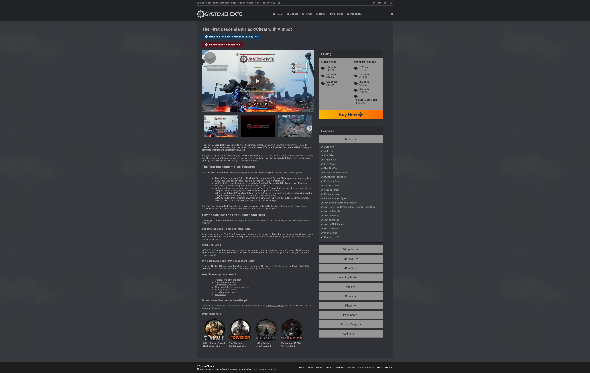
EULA (379, 367)
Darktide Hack (204, 3)
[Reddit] (385, 3)
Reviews (351, 367)
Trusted (218, 280)
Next (310, 128)
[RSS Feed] (391, 3)
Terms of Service (366, 367)
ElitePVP (389, 367)
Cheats (294, 13)
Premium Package (275, 305)
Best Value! (220, 294)
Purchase (338, 13)
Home (279, 14)
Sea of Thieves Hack (248, 3)
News (322, 13)
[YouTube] (379, 3)
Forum (308, 13)
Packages (356, 13)
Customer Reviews (211, 308)
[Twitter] (374, 3)
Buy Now (348, 114)
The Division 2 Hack (271, 3)
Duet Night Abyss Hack (224, 3)
